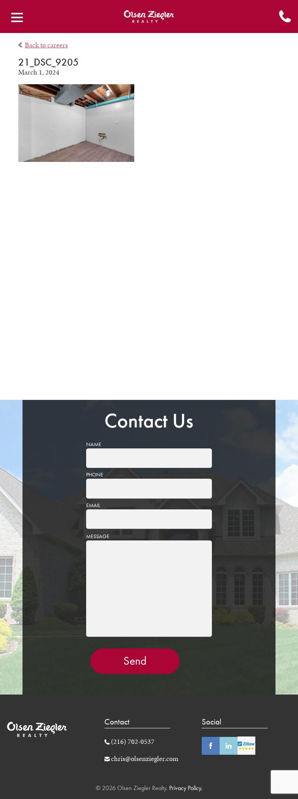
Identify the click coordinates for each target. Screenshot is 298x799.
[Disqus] (149, 286)
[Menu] (17, 17)
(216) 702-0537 (132, 741)
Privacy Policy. (185, 788)
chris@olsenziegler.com (144, 758)
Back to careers (46, 45)
